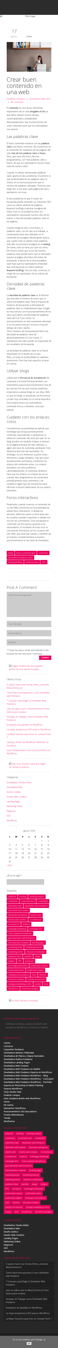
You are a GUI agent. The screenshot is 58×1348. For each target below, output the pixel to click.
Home (7, 1101)
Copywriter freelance (14, 1049)
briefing (22, 896)
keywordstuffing (15, 562)
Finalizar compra (12, 1095)
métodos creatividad (36, 951)
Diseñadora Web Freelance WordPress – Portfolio (28, 1082)
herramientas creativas (18, 942)
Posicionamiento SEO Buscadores (20, 1111)
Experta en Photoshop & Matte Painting (23, 1085)
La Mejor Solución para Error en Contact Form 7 (29, 1318)
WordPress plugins (30, 988)
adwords (12, 896)
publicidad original (35, 970)
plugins (11, 961)
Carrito (7, 1042)
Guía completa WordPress (20, 933)
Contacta (8, 1046)
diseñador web (15, 905)
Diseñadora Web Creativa (16, 1065)
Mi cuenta (8, 1104)
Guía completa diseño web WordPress (22, 1098)
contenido (43, 553)
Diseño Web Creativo (17, 796)
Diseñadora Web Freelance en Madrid (22, 1069)
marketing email (15, 947)
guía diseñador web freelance (21, 938)
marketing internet (34, 947)
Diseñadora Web (37, 98)
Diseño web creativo (17, 919)
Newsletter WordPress (15, 1108)
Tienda (7, 1118)
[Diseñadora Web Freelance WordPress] (23, 1000)
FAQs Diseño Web (12, 1091)
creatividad (43, 901)
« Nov (9, 865)
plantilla (28, 956)
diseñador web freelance (36, 905)
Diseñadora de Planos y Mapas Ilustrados (24, 1055)
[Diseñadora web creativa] (29, 669)
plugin (37, 956)
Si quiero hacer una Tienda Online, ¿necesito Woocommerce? (27, 1265)
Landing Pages (13, 801)
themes (43, 974)
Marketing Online (15, 806)
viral (46, 984)
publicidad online (16, 970)
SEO (48, 98)
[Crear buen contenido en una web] (29, 57)
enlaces (26, 924)
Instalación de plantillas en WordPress (25, 724)
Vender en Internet (36, 979)
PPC (20, 961)
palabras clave (32, 562)
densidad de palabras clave (20, 557)
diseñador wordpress (17, 915)
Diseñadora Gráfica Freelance (18, 1059)
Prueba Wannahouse (14, 1114)
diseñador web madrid (18, 910)
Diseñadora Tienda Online (19, 782)
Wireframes (9, 1121)
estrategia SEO (36, 928)
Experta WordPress (13, 1088)
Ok (29, 1343)
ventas (38, 984)
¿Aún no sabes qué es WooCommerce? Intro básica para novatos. (27, 1292)
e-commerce (35, 919)
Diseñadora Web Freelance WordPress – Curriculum (29, 1078)
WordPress (12, 820)
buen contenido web (26, 553)
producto (29, 961)
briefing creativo (37, 896)
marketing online (15, 951)
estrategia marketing (17, 928)
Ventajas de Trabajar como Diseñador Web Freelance (26, 1301)
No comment (17, 102)
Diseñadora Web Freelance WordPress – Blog (26, 1075)
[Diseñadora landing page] (29, 767)
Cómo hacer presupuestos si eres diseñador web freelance (27, 1274)
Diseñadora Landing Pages (17, 1062)
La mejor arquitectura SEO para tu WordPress (29, 729)
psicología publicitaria (17, 965)
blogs (10, 553)
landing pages (38, 942)
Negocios (11, 811)
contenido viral (27, 901)
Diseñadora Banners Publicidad (19, 1052)
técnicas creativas (16, 979)
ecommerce (13, 924)
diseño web (36, 915)
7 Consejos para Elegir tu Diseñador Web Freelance (25, 1283)
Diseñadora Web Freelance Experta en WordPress (28, 1072)
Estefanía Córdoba (16, 98)
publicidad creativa (39, 965)
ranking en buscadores (18, 974)
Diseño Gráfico (14, 792)
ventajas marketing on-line (19, 984)
